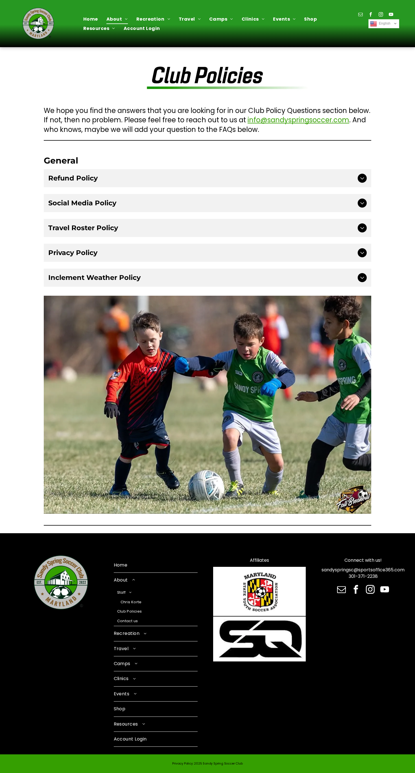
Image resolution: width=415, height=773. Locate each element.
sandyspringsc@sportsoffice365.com (363, 570)
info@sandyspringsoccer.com (298, 120)
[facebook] (370, 15)
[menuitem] (90, 19)
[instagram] (380, 15)
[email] (360, 15)
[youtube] (391, 15)
